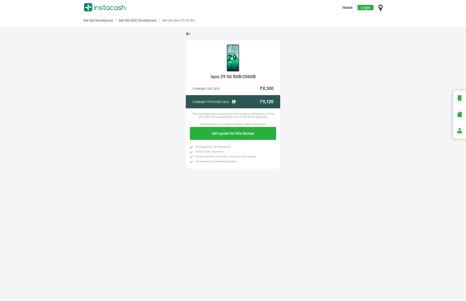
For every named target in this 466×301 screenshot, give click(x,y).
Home (347, 7)
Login (365, 7)
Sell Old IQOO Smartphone (137, 20)
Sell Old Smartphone (98, 20)
